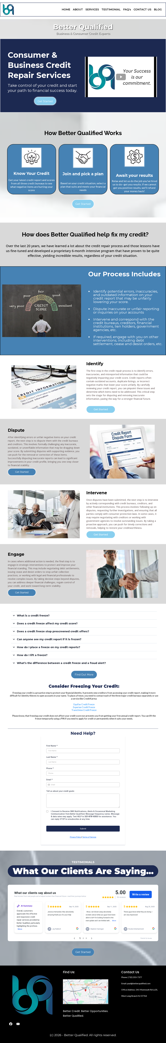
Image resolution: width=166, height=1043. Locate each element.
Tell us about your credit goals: (60, 791)
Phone (50, 768)
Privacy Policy (75, 837)
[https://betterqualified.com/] (8, 9)
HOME (66, 9)
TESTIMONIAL (111, 9)
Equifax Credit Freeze (84, 704)
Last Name (52, 757)
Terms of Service (89, 837)
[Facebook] (10, 1024)
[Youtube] (18, 1024)
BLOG (158, 9)
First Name (52, 746)
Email (49, 779)
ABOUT (78, 9)
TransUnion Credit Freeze (83, 710)
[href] (85, 991)
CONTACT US (142, 9)
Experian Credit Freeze (84, 707)
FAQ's (127, 9)
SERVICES (92, 9)
